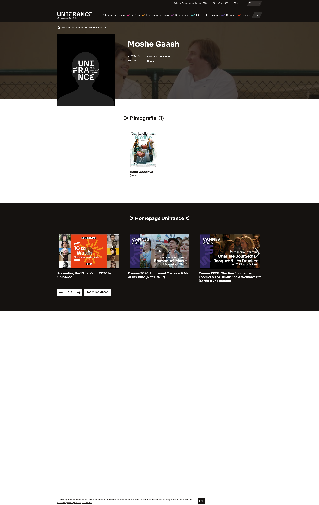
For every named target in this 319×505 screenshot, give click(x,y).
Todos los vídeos (97, 292)
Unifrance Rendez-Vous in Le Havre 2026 (190, 3)
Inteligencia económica (208, 15)
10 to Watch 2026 (220, 3)
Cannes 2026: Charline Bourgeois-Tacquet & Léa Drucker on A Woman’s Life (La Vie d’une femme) (159, 277)
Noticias (135, 15)
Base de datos (182, 15)
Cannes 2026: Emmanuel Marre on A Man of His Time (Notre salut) (88, 275)
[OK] (201, 501)
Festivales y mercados (157, 15)
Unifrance (231, 15)
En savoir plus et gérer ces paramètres (74, 502)
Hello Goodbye (141, 172)
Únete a (246, 15)
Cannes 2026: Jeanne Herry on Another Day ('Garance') (229, 275)
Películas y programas (114, 15)
